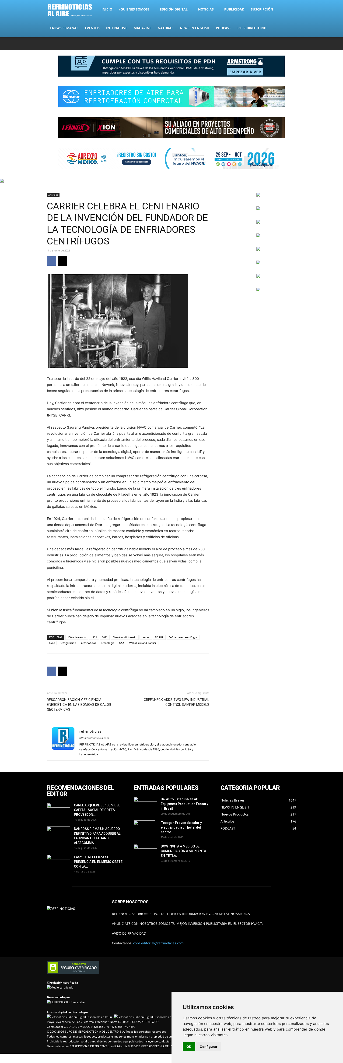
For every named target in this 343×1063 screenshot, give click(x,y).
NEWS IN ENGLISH (194, 28)
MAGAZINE (142, 28)
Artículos (53, 194)
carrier (146, 637)
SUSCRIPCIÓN (262, 9)
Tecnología (107, 643)
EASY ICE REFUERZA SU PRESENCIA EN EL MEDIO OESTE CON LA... (98, 861)
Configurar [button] (208, 1047)
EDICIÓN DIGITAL (174, 9)
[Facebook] (261, 43)
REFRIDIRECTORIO (252, 28)
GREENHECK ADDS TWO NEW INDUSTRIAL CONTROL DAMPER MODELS (176, 702)
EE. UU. (159, 637)
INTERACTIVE (116, 28)
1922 (94, 637)
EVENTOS (92, 28)
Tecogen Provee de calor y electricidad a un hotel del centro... (181, 827)
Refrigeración (68, 643)
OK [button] (188, 1047)
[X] (277, 43)
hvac (52, 643)
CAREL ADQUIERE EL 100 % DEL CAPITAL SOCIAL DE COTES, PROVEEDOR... (97, 809)
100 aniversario (76, 637)
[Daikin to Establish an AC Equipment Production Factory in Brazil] (145, 805)
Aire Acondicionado (124, 637)
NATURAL (165, 28)
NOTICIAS (206, 9)
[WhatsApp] (284, 43)
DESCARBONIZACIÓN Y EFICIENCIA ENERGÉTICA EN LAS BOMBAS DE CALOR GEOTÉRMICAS (79, 705)
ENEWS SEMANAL (64, 28)
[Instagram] (269, 43)
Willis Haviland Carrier (142, 643)
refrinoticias (88, 643)
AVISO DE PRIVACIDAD (129, 933)
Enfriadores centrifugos (183, 637)
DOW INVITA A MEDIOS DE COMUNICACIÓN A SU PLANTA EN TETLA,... (183, 851)
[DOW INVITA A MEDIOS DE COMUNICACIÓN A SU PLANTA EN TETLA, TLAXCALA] (145, 851)
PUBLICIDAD (234, 9)
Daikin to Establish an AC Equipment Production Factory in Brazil (184, 803)
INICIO (107, 9)
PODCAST (223, 28)
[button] (290, 9)
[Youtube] (292, 43)
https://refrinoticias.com (94, 738)
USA (121, 643)
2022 (105, 637)
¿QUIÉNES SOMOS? (134, 9)
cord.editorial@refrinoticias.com (158, 943)
